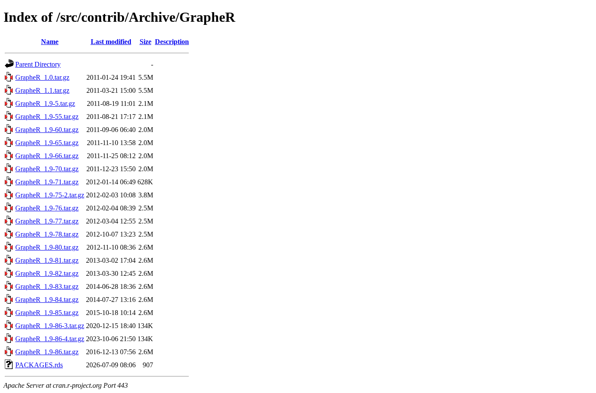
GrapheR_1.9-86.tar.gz (47, 352)
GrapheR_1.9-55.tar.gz (47, 116)
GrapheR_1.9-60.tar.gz (47, 129)
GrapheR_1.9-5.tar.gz (45, 103)
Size (145, 41)
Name (49, 41)
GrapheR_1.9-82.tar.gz (47, 273)
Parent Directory (38, 64)
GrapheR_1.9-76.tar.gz (47, 208)
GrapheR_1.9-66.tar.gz (47, 155)
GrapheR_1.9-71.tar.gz (47, 182)
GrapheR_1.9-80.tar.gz (47, 247)
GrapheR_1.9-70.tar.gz (47, 169)
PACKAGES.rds (39, 365)
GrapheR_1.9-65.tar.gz (47, 142)
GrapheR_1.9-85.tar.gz (47, 312)
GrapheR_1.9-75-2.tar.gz (49, 195)
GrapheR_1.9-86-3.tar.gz (49, 325)
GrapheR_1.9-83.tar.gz (47, 286)
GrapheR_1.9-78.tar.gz (47, 234)
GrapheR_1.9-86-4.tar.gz (49, 338)
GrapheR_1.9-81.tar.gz (47, 260)
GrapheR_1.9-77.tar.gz (47, 221)
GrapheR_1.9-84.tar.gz (47, 299)
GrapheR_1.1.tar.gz (42, 90)
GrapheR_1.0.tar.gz (42, 77)
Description (172, 41)
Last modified (111, 41)
